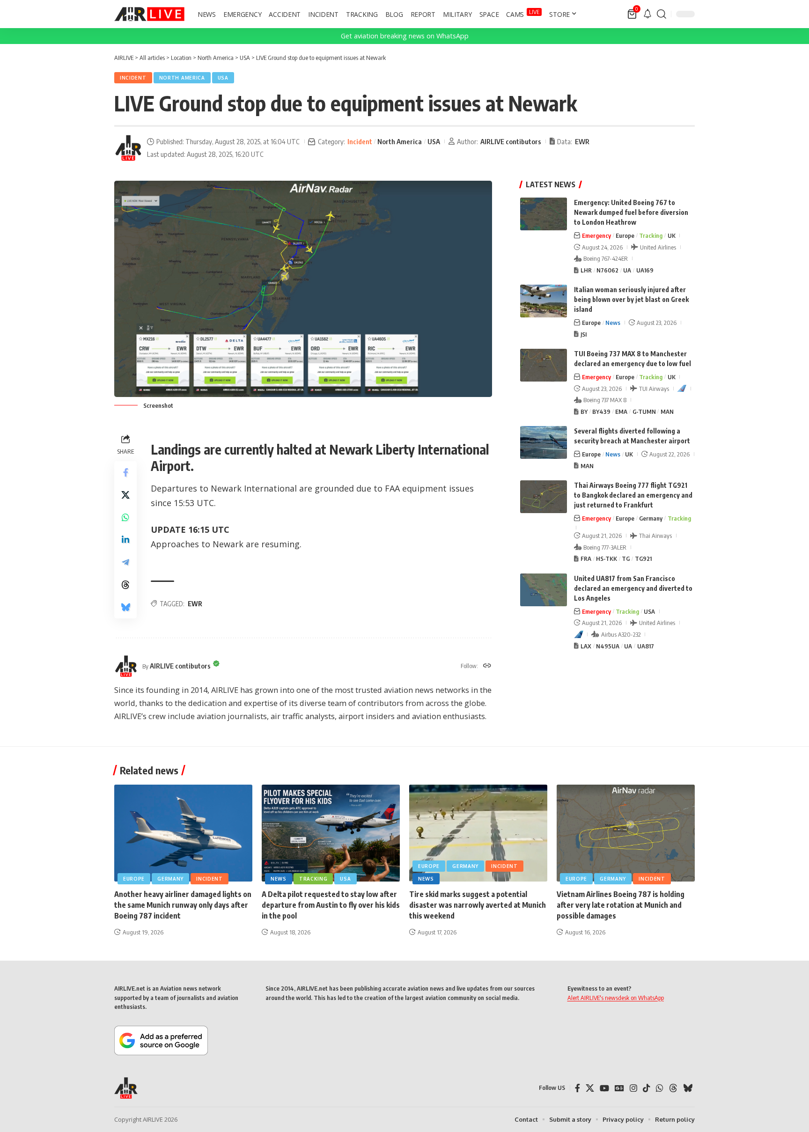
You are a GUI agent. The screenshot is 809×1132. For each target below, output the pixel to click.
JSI (584, 334)
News (612, 322)
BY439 (601, 411)
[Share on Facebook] (125, 472)
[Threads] (673, 1088)
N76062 (607, 270)
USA (223, 78)
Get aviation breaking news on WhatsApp (405, 35)
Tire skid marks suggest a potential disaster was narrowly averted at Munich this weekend (477, 904)
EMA (621, 411)
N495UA (607, 646)
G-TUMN (644, 411)
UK (672, 235)
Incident (133, 78)
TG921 (643, 558)
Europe (625, 235)
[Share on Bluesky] (125, 607)
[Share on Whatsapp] (125, 517)
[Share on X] (125, 495)
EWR (582, 141)
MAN (667, 411)
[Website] (487, 666)
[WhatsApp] (660, 1088)
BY (584, 411)
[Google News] (619, 1088)
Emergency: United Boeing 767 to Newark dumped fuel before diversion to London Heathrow (631, 212)
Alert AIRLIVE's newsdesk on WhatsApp (615, 997)
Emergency (596, 235)
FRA (586, 558)
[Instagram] (633, 1088)
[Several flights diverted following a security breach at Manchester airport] (543, 442)
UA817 (645, 646)
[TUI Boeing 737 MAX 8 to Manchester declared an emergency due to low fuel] (543, 365)
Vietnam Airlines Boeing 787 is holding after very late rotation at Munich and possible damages (620, 904)
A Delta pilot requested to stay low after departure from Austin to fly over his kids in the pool (331, 904)
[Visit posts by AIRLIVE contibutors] (128, 148)
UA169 (645, 270)
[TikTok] (646, 1088)
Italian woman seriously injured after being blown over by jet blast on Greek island (631, 299)
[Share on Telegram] (125, 562)
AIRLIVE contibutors (510, 141)
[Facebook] (577, 1088)
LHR (586, 270)
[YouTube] (604, 1088)
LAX (586, 646)
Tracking (650, 235)
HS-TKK (606, 558)
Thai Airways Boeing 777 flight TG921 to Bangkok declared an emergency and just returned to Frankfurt (633, 495)
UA (627, 270)
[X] (589, 1088)
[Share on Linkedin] (125, 540)
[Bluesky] (688, 1088)
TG (626, 558)
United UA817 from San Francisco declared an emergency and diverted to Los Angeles (633, 588)
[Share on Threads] (125, 584)
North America (182, 78)
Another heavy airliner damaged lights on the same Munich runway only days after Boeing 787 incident (182, 904)
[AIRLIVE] (149, 14)
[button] (661, 14)
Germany (650, 518)
